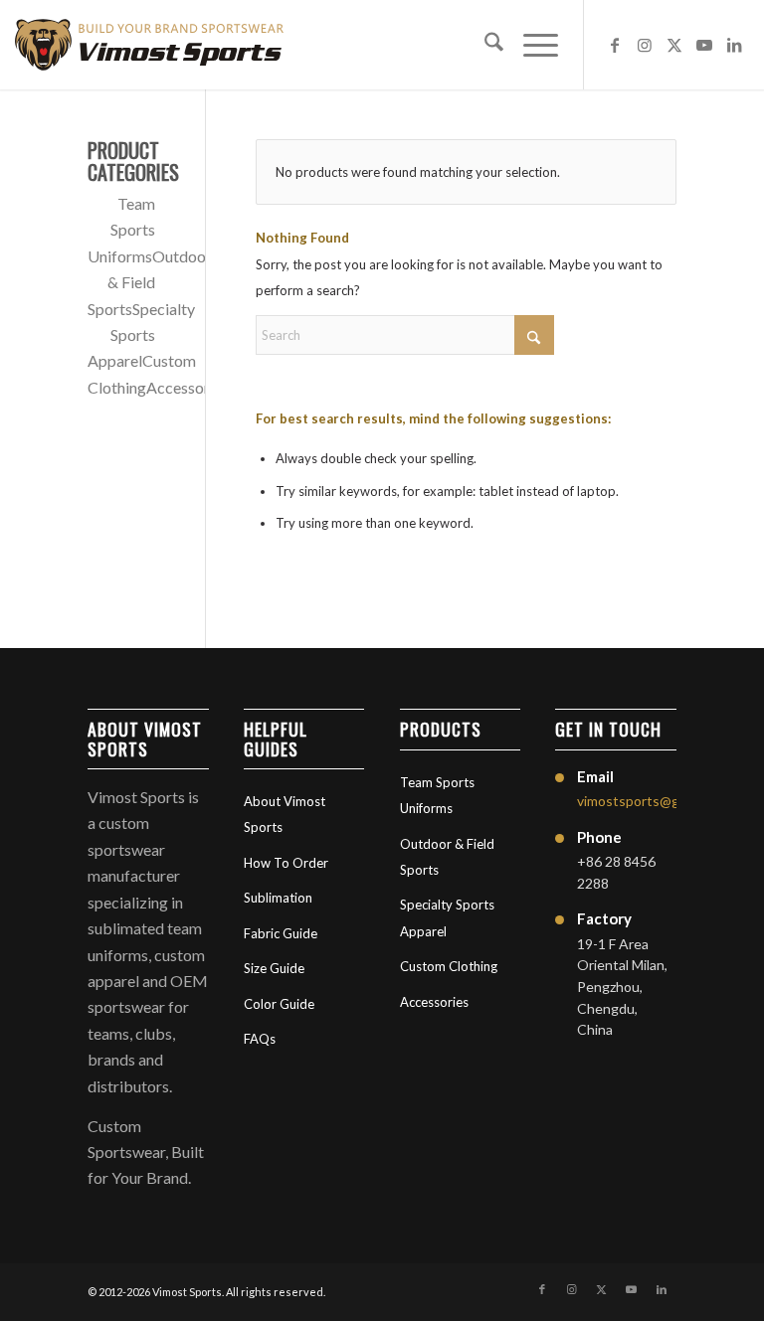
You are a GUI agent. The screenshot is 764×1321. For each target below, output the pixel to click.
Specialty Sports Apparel (141, 335)
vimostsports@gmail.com (654, 800)
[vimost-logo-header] (149, 44)
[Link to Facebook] (615, 45)
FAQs (260, 1039)
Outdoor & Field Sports (150, 282)
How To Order (286, 863)
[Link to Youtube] (704, 45)
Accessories (187, 387)
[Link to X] (674, 45)
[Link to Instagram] (645, 45)
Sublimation (278, 898)
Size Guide (274, 968)
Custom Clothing (448, 966)
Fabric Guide (280, 933)
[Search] (484, 44)
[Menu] (530, 44)
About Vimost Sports (284, 814)
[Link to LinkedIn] (734, 45)
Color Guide (279, 1004)
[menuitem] (484, 44)
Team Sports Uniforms (121, 229)
